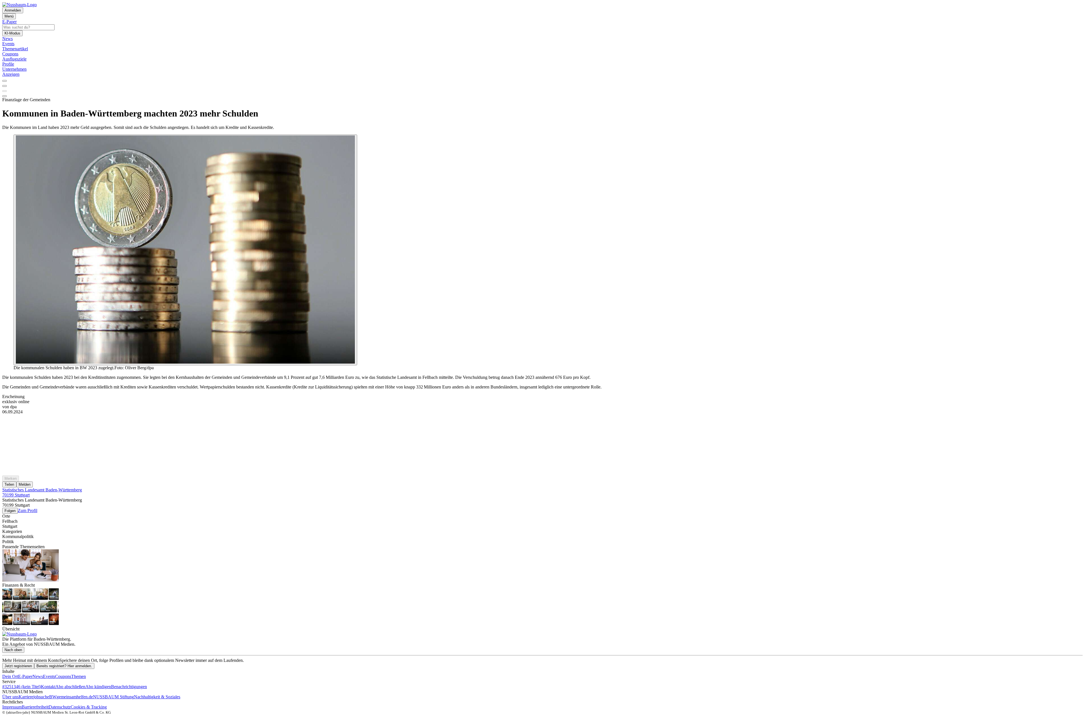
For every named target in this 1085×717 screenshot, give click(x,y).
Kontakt (48, 686)
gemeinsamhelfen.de (75, 696)
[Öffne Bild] (185, 250)
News (37, 676)
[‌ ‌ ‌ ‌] (542, 424)
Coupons (63, 676)
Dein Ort (10, 676)
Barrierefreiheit (35, 707)
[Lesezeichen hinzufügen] (4, 91)
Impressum (12, 707)
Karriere (26, 696)
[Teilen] (4, 86)
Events (49, 676)
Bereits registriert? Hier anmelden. (64, 666)
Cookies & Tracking (89, 707)
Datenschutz (60, 707)
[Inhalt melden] (4, 96)
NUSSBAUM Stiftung (113, 696)
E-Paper (25, 676)
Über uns (10, 696)
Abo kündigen (98, 686)
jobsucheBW (45, 696)
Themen (78, 676)
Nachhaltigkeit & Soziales (157, 696)
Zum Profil (27, 510)
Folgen (10, 511)
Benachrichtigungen (129, 686)
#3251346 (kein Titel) (21, 686)
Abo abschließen (70, 686)
